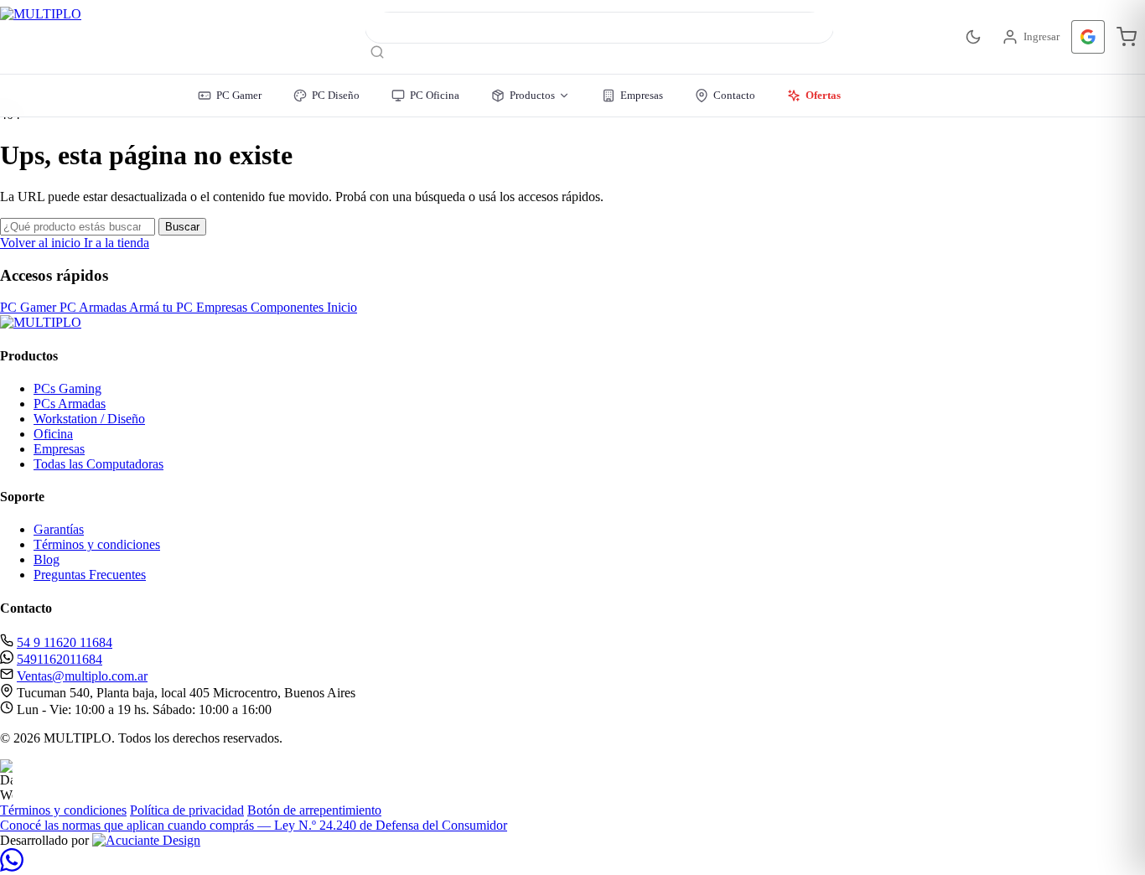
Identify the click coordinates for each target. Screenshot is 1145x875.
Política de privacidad (187, 810)
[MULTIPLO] (120, 37)
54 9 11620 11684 (64, 642)
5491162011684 (59, 659)
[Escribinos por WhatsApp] (11, 867)
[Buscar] (377, 53)
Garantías (59, 529)
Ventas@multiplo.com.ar (82, 676)
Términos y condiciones (97, 544)
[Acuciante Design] (146, 840)
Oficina (53, 434)
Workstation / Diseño (89, 419)
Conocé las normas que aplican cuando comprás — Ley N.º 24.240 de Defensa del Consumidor (253, 825)
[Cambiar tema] (973, 37)
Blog (47, 559)
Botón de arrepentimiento (314, 810)
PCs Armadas (70, 403)
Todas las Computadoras (98, 464)
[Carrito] (1126, 37)
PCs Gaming (67, 388)
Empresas (59, 449)
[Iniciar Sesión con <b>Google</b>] (1088, 37)
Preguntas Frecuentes (90, 574)
